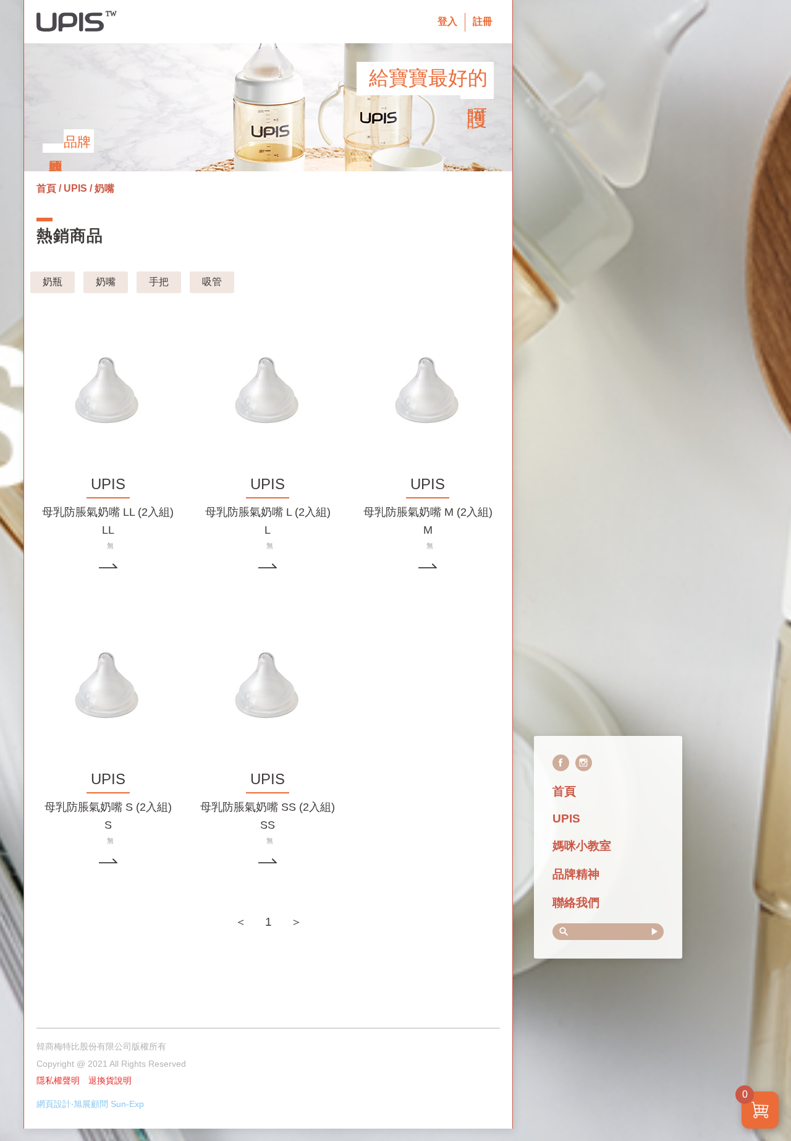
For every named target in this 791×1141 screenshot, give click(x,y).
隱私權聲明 (58, 1080)
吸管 (212, 281)
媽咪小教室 (581, 845)
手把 (159, 281)
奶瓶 (52, 281)
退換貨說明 (110, 1080)
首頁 (564, 791)
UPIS (566, 818)
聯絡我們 (575, 902)
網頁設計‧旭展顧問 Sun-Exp (90, 1104)
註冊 (483, 21)
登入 (447, 21)
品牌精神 (575, 874)
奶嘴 (106, 281)
